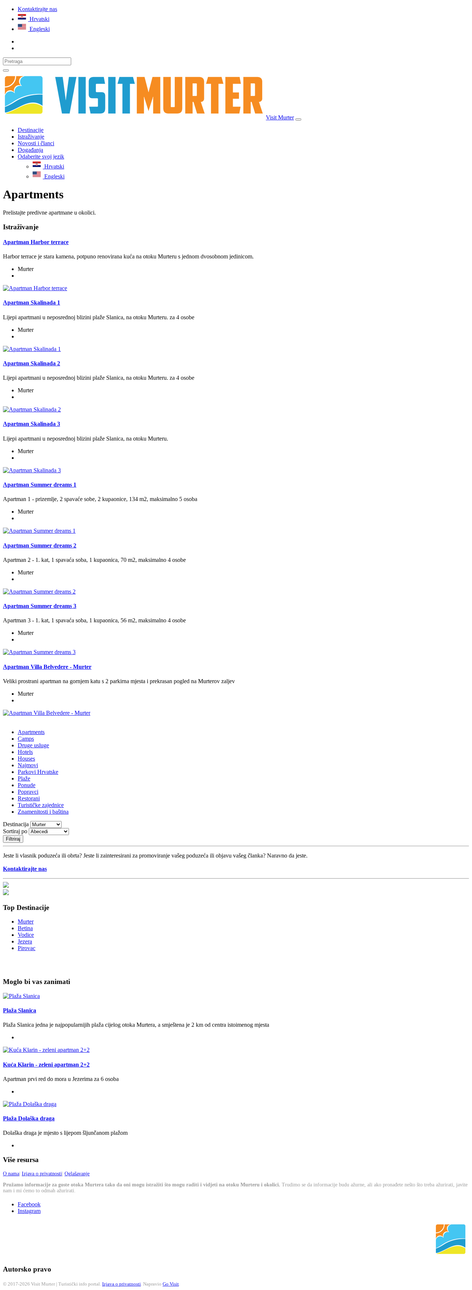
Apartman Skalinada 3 (31, 424)
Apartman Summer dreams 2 (39, 545)
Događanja (30, 150)
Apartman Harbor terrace (36, 242)
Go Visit (171, 1284)
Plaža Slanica (19, 1010)
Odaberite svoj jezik (41, 156)
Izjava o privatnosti (42, 1173)
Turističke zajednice (41, 805)
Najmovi (28, 765)
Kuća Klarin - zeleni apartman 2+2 (46, 1064)
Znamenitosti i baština (43, 812)
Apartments (31, 732)
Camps (26, 739)
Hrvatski (38, 19)
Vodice (26, 935)
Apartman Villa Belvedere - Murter (47, 667)
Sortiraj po (16, 831)
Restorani (29, 798)
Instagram (29, 1211)
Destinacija (16, 824)
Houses (26, 758)
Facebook (29, 1204)
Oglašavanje (77, 1173)
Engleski (39, 29)
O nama (11, 1173)
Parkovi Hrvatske (38, 772)
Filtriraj (13, 839)
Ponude (26, 785)
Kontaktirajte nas (37, 9)
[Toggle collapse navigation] (298, 119)
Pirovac (26, 948)
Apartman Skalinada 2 (31, 363)
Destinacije (31, 130)
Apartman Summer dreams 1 (39, 484)
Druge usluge (33, 745)
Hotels (25, 752)
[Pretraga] (6, 70)
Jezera (25, 941)
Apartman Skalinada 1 (31, 302)
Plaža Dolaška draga (29, 1118)
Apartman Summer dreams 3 (39, 606)
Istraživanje (31, 136)
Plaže (24, 778)
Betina (25, 928)
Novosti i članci (36, 143)
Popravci (28, 792)
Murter (26, 921)
